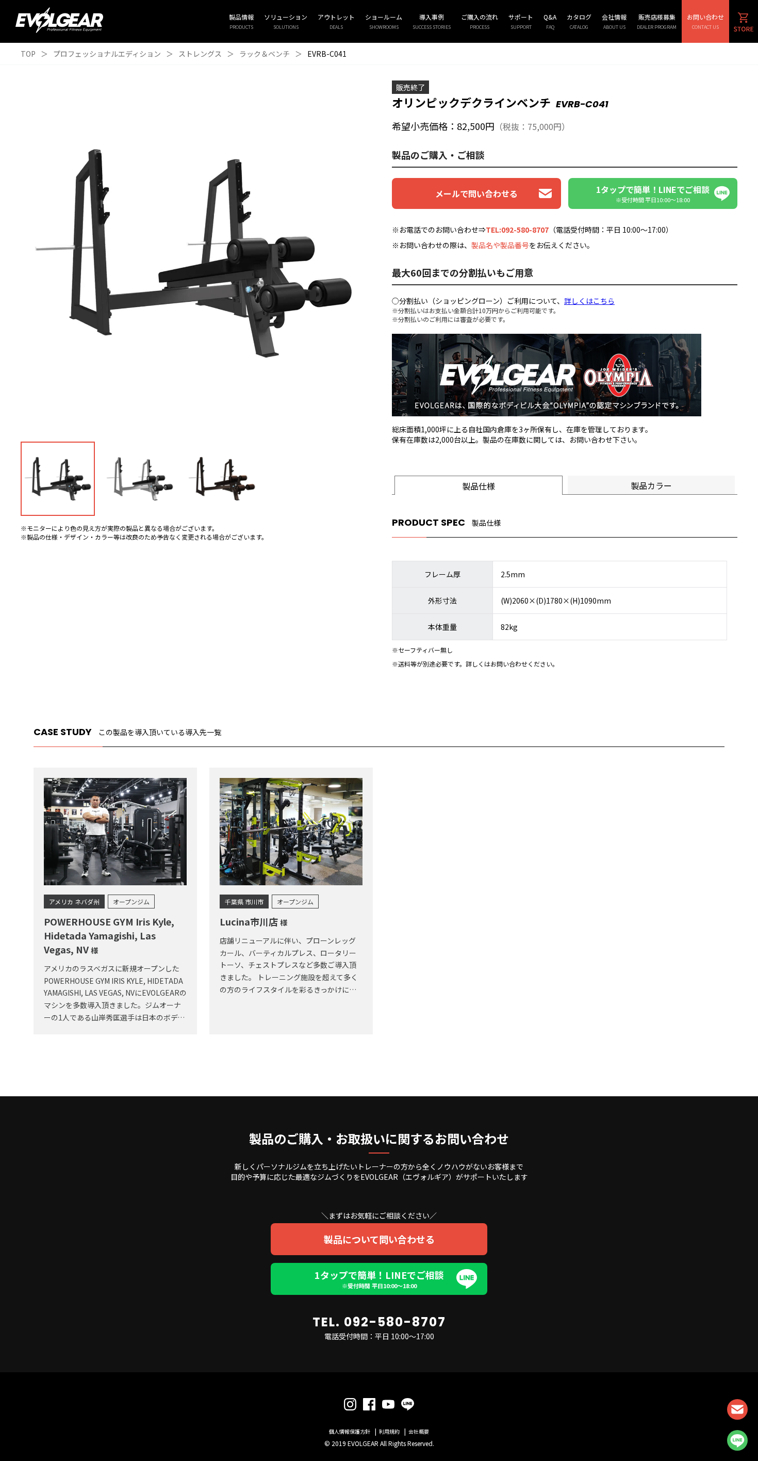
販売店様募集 (657, 21)
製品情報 (241, 21)
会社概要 (418, 1431)
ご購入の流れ (479, 21)
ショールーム (383, 21)
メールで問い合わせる (476, 193)
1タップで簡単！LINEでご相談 (379, 1279)
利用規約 (389, 1431)
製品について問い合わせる (379, 1239)
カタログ (579, 21)
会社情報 (614, 21)
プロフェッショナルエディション (107, 53)
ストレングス (200, 53)
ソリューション (285, 21)
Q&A (549, 21)
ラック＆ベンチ (264, 53)
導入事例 (432, 21)
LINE (737, 1440)
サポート (520, 21)
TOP (28, 53)
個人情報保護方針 (349, 1431)
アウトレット (336, 21)
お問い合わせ (705, 21)
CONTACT (737, 1409)
